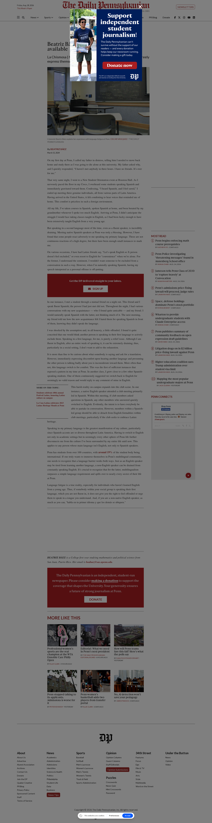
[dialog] (106, 411)
